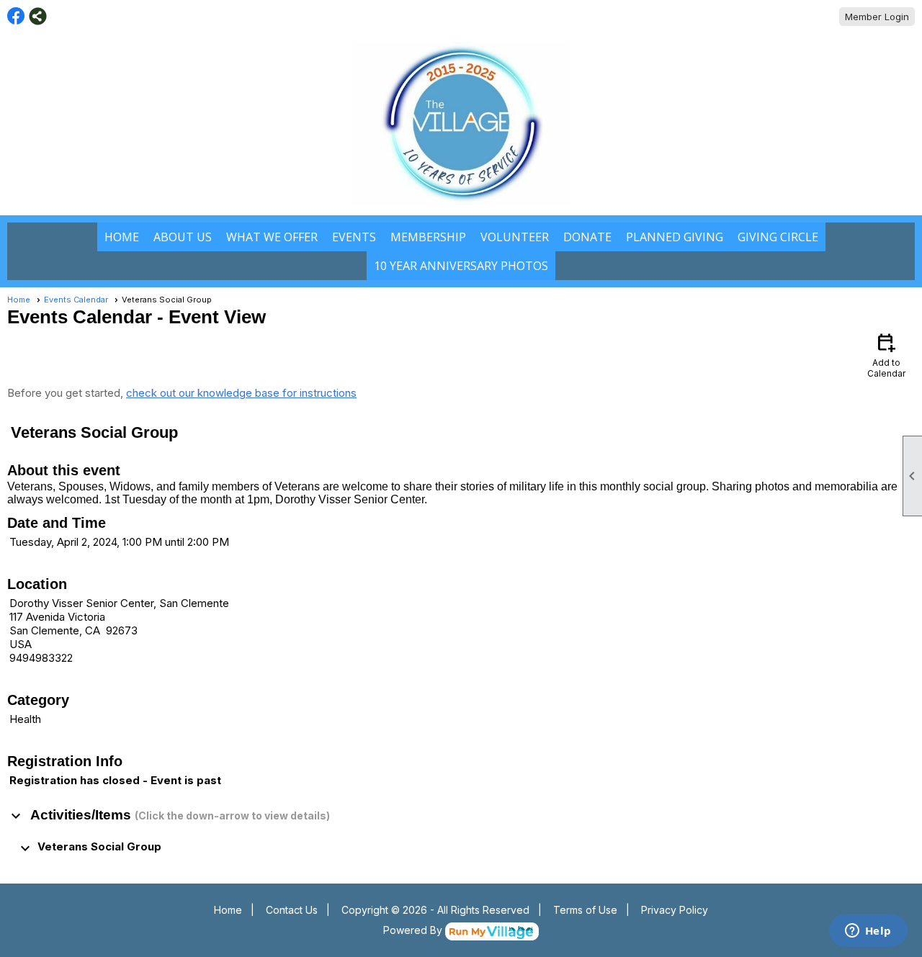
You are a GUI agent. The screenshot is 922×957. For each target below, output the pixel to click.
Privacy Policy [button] (674, 910)
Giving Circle (778, 237)
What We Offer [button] (272, 237)
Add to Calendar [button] (886, 355)
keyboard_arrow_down (15, 816)
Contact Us (292, 910)
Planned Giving (674, 237)
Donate (587, 237)
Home (121, 237)
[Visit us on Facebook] (16, 16)
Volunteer (514, 237)
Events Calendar (76, 300)
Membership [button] (428, 237)
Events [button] (354, 237)
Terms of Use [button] (585, 910)
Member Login (877, 16)
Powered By (414, 930)
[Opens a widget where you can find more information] (868, 932)
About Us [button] (182, 237)
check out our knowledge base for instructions (241, 393)
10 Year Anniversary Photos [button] (461, 266)
